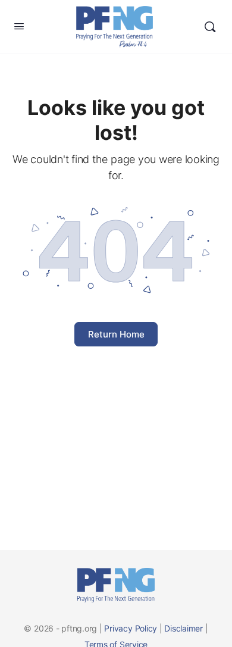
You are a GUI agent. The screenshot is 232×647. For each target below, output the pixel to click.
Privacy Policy (130, 628)
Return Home (116, 334)
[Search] (210, 27)
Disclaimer (183, 628)
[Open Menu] (19, 26)
